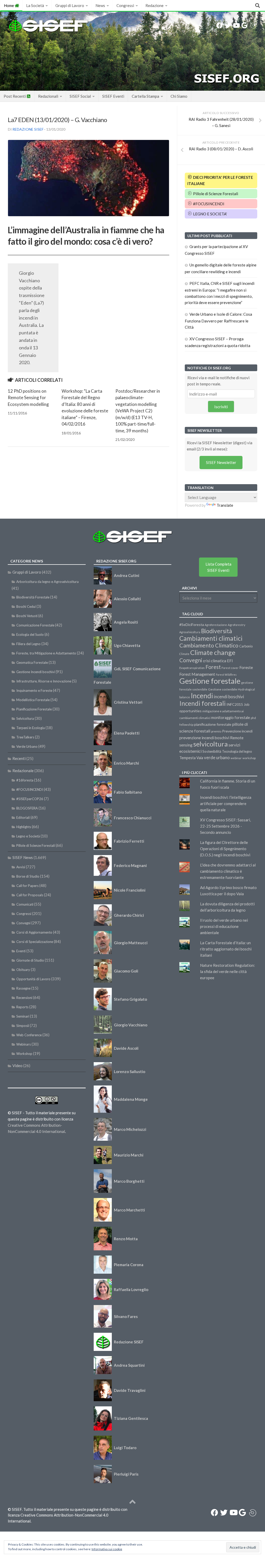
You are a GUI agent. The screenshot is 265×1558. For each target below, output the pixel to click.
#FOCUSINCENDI (208, 203)
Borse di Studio (27, 876)
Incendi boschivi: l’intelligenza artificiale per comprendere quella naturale (225, 803)
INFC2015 (234, 704)
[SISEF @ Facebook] (219, 25)
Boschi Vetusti (27, 616)
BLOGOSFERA (27, 808)
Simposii (22, 1026)
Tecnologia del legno (237, 751)
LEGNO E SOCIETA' (209, 214)
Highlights (23, 827)
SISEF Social (80, 96)
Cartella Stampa (145, 96)
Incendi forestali (202, 703)
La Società (35, 5)
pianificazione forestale (212, 724)
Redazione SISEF (27, 129)
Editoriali (23, 817)
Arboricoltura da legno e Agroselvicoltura (47, 582)
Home (9, 5)
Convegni (23, 923)
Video (17, 1065)
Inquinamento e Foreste (34, 690)
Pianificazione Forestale (34, 709)
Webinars (23, 1044)
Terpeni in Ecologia (30, 728)
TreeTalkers (25, 737)
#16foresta (24, 780)
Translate (225, 505)
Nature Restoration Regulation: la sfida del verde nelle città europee (227, 971)
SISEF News (22, 857)
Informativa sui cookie (107, 1549)
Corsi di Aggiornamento (34, 932)
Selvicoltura (25, 718)
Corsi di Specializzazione (34, 942)
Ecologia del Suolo (30, 634)
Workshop (24, 1054)
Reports (22, 1007)
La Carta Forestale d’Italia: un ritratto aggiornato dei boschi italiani (226, 948)
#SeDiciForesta (191, 624)
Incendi (202, 696)
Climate (184, 653)
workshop (249, 758)
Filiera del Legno (28, 644)
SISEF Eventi (113, 96)
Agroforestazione (216, 624)
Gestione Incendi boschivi (35, 672)
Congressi (125, 5)
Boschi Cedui (26, 606)
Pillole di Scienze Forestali (215, 193)
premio (216, 731)
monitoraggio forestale (230, 717)
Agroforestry (236, 624)
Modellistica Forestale (33, 700)
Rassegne (23, 988)
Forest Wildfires (226, 674)
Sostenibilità (211, 751)
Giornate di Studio (30, 960)
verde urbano (217, 757)
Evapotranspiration (192, 667)
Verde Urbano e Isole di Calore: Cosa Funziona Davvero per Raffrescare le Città (218, 320)
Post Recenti (15, 96)
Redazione (154, 5)
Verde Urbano (27, 746)
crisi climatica (214, 660)
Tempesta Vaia (191, 758)
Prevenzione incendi (237, 731)
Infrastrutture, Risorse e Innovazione (43, 681)
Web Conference (29, 1035)
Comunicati (24, 904)
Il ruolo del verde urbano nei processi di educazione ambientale (224, 926)
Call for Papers (27, 886)
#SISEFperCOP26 (29, 799)
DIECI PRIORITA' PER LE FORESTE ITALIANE (220, 180)
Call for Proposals (29, 895)
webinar (236, 758)
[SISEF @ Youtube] (236, 25)
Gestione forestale (209, 680)
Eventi (21, 951)
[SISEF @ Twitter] (228, 25)
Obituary (23, 970)
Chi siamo (179, 96)
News (100, 5)
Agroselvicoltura (189, 632)
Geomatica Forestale (32, 662)
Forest (213, 667)
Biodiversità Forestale (32, 597)
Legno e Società (28, 836)
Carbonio (246, 646)
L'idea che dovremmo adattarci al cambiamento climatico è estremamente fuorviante (228, 871)
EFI (230, 660)
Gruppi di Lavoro (69, 5)
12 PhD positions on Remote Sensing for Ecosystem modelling (28, 397)
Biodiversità (216, 631)
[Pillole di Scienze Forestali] (253, 25)
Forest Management (197, 674)
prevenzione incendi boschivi (204, 737)
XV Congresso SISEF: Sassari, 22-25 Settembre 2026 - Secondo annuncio (225, 826)
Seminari (22, 1016)
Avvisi (20, 867)
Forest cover (230, 667)
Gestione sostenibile (222, 689)
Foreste (246, 667)
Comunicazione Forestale (35, 625)
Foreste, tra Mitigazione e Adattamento (46, 653)
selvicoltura (210, 744)
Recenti (19, 758)
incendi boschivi (229, 696)
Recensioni (24, 998)
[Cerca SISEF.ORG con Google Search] (244, 25)
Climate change (212, 652)
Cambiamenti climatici (210, 638)
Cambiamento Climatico (208, 645)
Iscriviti (221, 406)
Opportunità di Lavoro (33, 979)
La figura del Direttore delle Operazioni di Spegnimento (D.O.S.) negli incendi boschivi (225, 848)
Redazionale (23, 770)
